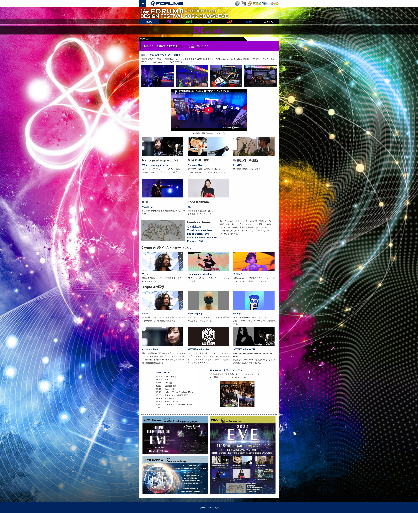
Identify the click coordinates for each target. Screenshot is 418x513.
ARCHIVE (268, 21)
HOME (149, 21)
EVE (169, 21)
